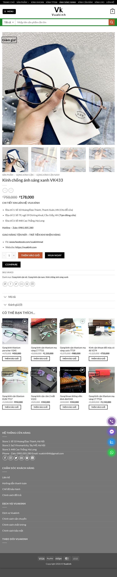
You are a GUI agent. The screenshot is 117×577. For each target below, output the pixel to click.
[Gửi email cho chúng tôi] (21, 457)
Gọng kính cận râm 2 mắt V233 (43, 397)
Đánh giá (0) (15, 304)
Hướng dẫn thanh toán (14, 483)
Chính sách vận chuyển (14, 518)
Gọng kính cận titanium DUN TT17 (13, 397)
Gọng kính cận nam (47, 175)
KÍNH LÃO (99, 2)
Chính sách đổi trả (11, 495)
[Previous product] (11, 190)
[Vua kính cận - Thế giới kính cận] (58, 11)
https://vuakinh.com (26, 247)
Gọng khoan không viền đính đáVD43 (71, 397)
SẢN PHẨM (22, 2)
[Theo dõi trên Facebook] (5, 457)
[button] (9, 11)
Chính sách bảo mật (12, 530)
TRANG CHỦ (8, 2)
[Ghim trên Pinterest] (27, 284)
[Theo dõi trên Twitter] (16, 457)
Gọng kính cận (25, 175)
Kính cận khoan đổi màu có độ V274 (101, 349)
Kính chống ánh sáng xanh (57, 277)
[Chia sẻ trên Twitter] (16, 284)
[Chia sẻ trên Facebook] (10, 284)
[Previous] (8, 88)
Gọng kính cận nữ (19, 277)
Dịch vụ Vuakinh (10, 512)
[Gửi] (112, 22)
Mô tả (12, 296)
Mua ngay (54, 255)
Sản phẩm (7, 175)
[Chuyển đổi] (5, 297)
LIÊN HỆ (110, 2)
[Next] (108, 88)
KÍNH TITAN (51, 2)
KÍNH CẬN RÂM (85, 2)
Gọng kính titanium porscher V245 (11, 349)
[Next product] (5, 190)
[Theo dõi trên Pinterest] (27, 457)
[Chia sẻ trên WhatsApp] (5, 284)
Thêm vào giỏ (30, 255)
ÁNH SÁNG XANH (67, 2)
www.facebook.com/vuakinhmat (26, 241)
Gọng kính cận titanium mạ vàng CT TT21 (44, 349)
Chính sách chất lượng (14, 524)
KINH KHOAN (37, 2)
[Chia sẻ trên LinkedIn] (32, 284)
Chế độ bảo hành (11, 489)
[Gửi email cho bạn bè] (21, 284)
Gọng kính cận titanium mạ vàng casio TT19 (73, 349)
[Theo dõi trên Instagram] (10, 457)
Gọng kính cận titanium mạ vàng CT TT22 (101, 397)
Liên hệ (6, 477)
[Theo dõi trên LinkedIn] (32, 457)
